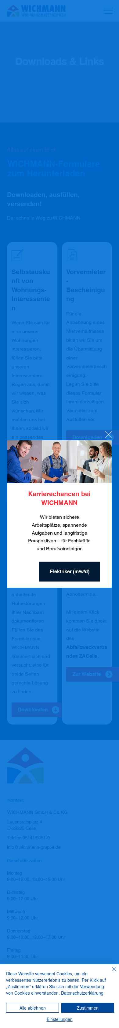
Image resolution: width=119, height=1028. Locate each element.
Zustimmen (88, 1008)
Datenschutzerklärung (82, 993)
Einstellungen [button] (60, 1019)
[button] (108, 435)
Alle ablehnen (33, 1008)
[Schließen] (110, 973)
